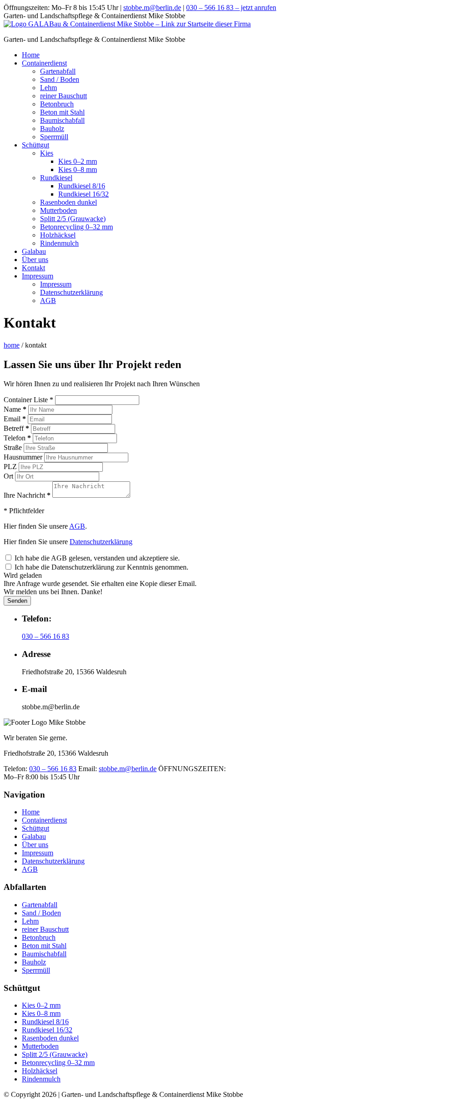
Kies (46, 153)
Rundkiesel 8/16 (81, 186)
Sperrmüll (54, 137)
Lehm (48, 87)
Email (15, 419)
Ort (8, 476)
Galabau (34, 251)
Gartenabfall (58, 71)
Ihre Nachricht (27, 495)
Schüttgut (35, 145)
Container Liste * (28, 400)
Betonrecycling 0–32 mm (76, 227)
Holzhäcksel (58, 235)
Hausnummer (23, 457)
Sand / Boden (59, 79)
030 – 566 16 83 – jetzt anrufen (231, 7)
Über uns (35, 259)
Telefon (17, 438)
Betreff (16, 428)
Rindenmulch (59, 243)
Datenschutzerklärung (71, 292)
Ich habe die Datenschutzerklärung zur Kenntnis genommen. (100, 567)
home (12, 345)
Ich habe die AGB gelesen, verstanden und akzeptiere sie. (96, 558)
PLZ (10, 466)
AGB (48, 300)
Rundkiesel (56, 178)
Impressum (37, 276)
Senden (17, 600)
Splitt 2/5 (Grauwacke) (73, 218)
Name (15, 409)
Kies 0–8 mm (77, 169)
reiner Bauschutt (63, 96)
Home (31, 55)
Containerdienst (44, 63)
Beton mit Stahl (62, 112)
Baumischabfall (62, 120)
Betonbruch (57, 104)
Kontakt (33, 268)
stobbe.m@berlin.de (152, 7)
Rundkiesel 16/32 (83, 194)
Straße (13, 447)
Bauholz (52, 128)
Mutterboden (58, 210)
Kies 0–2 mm (77, 161)
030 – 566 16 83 (45, 636)
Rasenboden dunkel (68, 202)
